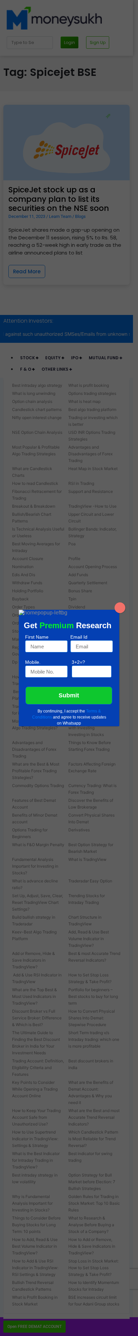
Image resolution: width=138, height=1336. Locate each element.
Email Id (78, 637)
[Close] (120, 607)
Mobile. (33, 662)
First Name (37, 637)
